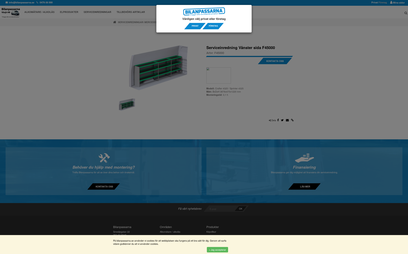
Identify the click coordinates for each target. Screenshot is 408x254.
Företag (213, 26)
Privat (195, 26)
